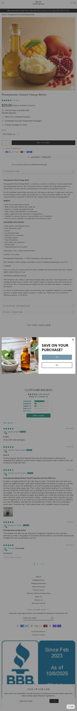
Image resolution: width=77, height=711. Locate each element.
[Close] (73, 339)
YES (57, 357)
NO (57, 365)
